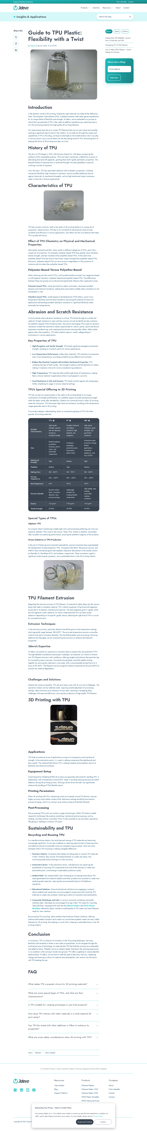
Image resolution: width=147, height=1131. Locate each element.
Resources (106, 8)
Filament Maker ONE (90, 1093)
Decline (103, 1122)
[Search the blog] (130, 17)
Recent (108, 31)
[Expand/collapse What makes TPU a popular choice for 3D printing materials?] (97, 984)
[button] (133, 8)
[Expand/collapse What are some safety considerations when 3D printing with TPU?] (97, 1038)
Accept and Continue (85, 1122)
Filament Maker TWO (90, 1089)
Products (84, 8)
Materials (38, 1053)
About (118, 8)
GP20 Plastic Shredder (90, 1097)
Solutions (96, 8)
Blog (56, 1089)
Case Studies (59, 1085)
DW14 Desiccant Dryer (91, 1100)
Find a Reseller (121, 2)
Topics (117, 31)
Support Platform (61, 1093)
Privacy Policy (97, 1116)
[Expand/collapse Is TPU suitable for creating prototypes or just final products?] (97, 1005)
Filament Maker (73, 905)
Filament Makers (88, 1085)
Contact (126, 8)
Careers (131, 2)
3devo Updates (50, 1053)
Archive (125, 31)
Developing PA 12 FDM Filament (116, 45)
